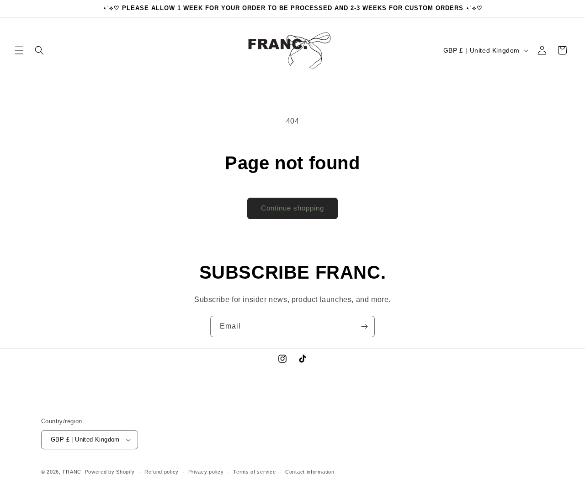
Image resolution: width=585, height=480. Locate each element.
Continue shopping (292, 208)
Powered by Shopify (110, 472)
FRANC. (73, 472)
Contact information (309, 472)
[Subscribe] (364, 326)
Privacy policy (206, 472)
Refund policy (161, 472)
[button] (19, 50)
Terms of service (254, 472)
